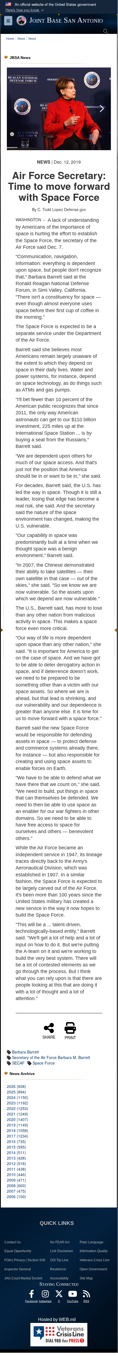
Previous (16, 108)
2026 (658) (16, 1086)
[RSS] (86, 1295)
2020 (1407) (17, 1119)
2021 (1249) (17, 1114)
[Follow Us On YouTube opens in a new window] (72, 1295)
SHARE (48, 1036)
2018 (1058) (17, 1130)
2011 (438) (16, 1169)
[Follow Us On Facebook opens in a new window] (31, 1295)
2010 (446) (16, 1174)
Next (101, 108)
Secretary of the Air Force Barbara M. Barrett (51, 1057)
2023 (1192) (17, 1103)
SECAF (18, 1063)
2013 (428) (16, 1158)
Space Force (44, 1063)
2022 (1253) (17, 1108)
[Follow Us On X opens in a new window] (59, 1295)
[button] (25, 10)
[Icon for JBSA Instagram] (45, 1295)
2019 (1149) (17, 1125)
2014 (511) (16, 1152)
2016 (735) (16, 1141)
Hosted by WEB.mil (57, 1319)
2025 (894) (16, 1092)
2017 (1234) (17, 1136)
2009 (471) (16, 1180)
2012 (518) (16, 1163)
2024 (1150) (17, 1097)
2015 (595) (16, 1147)
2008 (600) (16, 1185)
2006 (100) (16, 1196)
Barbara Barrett (25, 1052)
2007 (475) (16, 1191)
